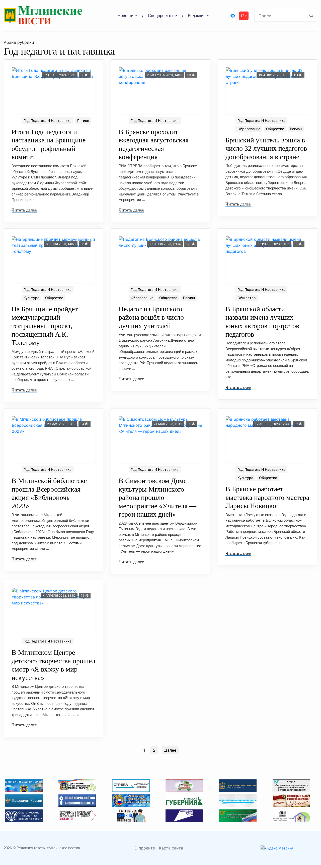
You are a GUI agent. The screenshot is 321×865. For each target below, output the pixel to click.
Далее (170, 750)
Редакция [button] (197, 16)
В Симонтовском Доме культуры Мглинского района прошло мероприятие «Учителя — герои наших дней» (157, 497)
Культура (31, 298)
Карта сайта (171, 847)
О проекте (144, 847)
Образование (248, 129)
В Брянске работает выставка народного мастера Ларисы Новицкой (267, 497)
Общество (275, 129)
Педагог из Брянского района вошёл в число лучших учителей (151, 317)
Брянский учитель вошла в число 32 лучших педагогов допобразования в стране (266, 148)
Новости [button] (125, 16)
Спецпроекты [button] (160, 16)
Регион (83, 120)
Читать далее (24, 209)
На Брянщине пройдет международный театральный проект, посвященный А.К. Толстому (45, 325)
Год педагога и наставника (47, 120)
